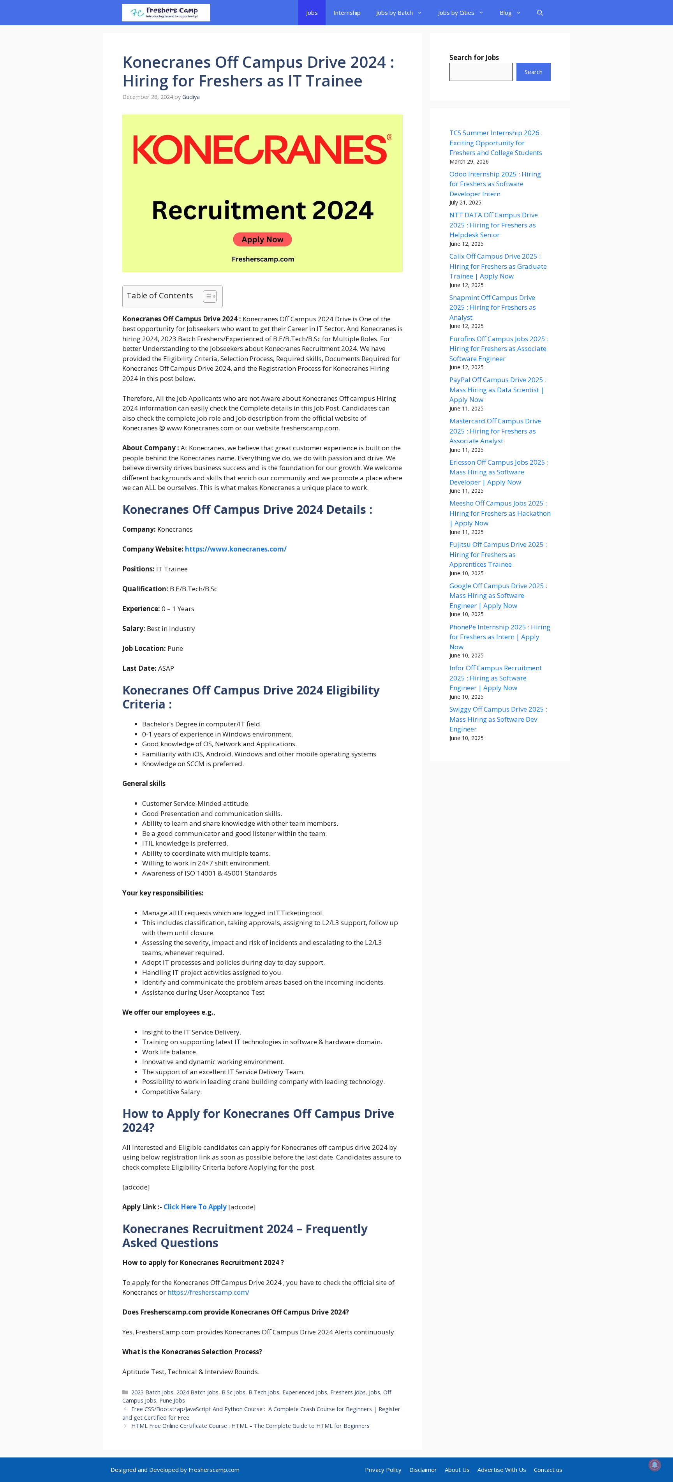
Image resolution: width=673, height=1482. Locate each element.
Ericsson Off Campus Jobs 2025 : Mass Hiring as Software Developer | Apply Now (498, 472)
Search (534, 72)
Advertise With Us (501, 1469)
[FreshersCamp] (166, 12)
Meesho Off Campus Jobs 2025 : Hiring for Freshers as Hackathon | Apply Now (500, 513)
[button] (540, 12)
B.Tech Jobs (263, 1392)
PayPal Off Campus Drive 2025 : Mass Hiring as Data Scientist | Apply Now (497, 389)
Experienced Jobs (304, 1392)
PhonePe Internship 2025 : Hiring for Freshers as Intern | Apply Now (499, 636)
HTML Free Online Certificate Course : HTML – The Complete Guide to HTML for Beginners (250, 1425)
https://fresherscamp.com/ (208, 1292)
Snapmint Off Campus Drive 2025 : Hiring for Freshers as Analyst (492, 307)
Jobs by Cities (456, 12)
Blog (506, 12)
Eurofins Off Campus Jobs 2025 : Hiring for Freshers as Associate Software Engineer (498, 348)
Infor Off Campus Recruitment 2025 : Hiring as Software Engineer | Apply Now (495, 677)
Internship (347, 12)
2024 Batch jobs (197, 1392)
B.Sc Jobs (233, 1392)
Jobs (312, 12)
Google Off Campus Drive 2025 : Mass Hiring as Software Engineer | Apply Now (498, 595)
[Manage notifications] (654, 1465)
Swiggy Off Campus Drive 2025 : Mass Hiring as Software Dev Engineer (498, 719)
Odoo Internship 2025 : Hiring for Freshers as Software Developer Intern (495, 183)
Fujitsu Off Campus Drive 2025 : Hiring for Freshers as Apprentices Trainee (498, 554)
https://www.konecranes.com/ (236, 549)
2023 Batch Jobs (152, 1392)
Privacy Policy (383, 1469)
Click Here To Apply (195, 1206)
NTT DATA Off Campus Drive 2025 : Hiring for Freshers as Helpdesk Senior (493, 224)
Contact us (548, 1469)
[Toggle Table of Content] (206, 296)
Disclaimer (423, 1469)
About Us (457, 1469)
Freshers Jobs (348, 1392)
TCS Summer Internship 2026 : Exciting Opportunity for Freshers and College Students (496, 142)
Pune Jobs (172, 1400)
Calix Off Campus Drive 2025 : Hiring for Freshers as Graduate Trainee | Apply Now (498, 266)
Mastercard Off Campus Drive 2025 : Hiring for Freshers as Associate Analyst (495, 430)
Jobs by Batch (394, 12)
